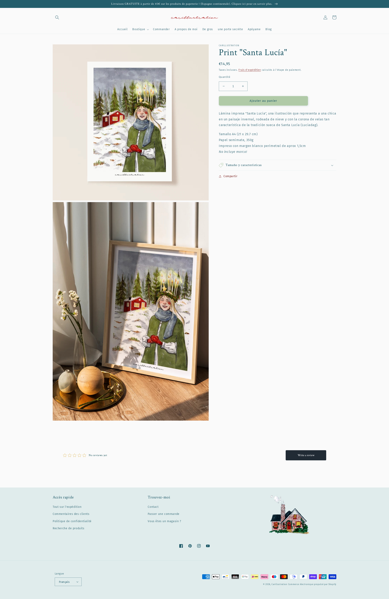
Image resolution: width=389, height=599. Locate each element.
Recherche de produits (68, 528)
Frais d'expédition (249, 70)
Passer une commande (163, 514)
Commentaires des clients (71, 514)
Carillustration (279, 584)
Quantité (224, 76)
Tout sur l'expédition (67, 507)
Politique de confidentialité (72, 521)
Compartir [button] (230, 176)
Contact (153, 507)
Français (64, 581)
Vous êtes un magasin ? (164, 521)
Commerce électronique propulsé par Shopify (312, 584)
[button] (57, 17)
